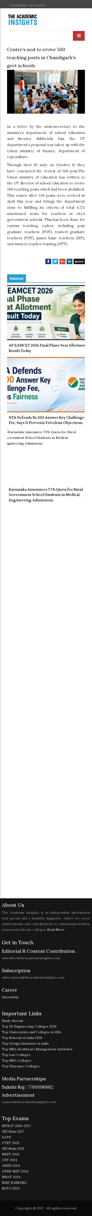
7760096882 (40, 1087)
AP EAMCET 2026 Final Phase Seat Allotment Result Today (48, 348)
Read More (55, 929)
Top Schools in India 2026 (22, 1038)
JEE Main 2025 (13, 1148)
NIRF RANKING (14, 1182)
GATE (6, 1137)
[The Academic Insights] (33, 20)
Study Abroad (12, 1021)
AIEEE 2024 (11, 1165)
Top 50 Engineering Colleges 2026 (29, 1026)
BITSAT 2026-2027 (16, 1126)
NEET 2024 (10, 1154)
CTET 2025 (10, 1143)
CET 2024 (9, 1160)
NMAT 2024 (11, 1177)
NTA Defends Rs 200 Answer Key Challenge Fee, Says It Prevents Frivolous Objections (46, 420)
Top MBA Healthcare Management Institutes (37, 1049)
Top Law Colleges (16, 1055)
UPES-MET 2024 (15, 1171)
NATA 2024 (10, 1188)
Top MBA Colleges (16, 1060)
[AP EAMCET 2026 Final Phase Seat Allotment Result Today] (46, 312)
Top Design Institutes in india (25, 1043)
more (79, 261)
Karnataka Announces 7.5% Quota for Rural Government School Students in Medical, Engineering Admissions (46, 495)
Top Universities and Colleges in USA (31, 1032)
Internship (10, 997)
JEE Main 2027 (13, 1131)
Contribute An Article (28, 5)
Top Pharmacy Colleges (20, 1066)
